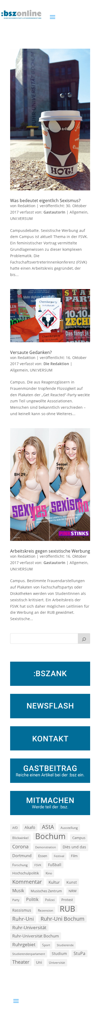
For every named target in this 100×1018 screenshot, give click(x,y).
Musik (18, 891)
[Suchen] (84, 638)
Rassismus (21, 910)
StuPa (79, 953)
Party (15, 900)
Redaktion (26, 205)
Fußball (54, 864)
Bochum (50, 836)
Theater (20, 962)
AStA (48, 827)
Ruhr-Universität (29, 927)
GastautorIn (54, 212)
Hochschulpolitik (25, 873)
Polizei (50, 900)
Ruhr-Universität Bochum (35, 936)
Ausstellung (69, 827)
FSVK (37, 865)
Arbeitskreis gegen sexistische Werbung (50, 551)
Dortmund (21, 855)
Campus (78, 837)
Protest (67, 900)
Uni (39, 962)
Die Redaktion (56, 363)
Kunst (71, 882)
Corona (20, 846)
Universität (57, 962)
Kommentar (27, 881)
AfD (15, 827)
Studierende (65, 945)
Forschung (20, 865)
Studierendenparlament (28, 954)
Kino (49, 873)
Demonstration (45, 847)
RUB (67, 908)
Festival (59, 856)
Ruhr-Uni (23, 918)
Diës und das (74, 847)
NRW (73, 890)
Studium (59, 953)
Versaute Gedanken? (31, 352)
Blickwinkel (20, 838)
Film (74, 855)
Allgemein (78, 212)
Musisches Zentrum (46, 890)
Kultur (54, 882)
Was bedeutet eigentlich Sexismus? (45, 200)
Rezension (45, 910)
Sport (46, 945)
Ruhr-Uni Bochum (63, 918)
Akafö (30, 827)
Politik (32, 899)
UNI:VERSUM (21, 218)
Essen (42, 856)
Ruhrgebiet (23, 944)
